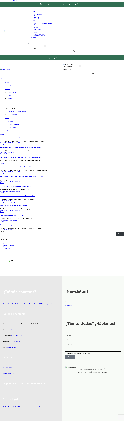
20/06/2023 (3, 210)
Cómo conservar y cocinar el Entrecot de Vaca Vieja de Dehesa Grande (20, 157)
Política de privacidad (9, 407)
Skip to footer (19, 0)
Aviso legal (31, 407)
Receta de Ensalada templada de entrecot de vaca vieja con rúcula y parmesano (22, 167)
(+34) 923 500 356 (16, 341)
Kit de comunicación (8, 373)
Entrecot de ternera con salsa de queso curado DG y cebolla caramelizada (21, 147)
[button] (11, 142)
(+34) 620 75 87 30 (16, 335)
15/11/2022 (3, 220)
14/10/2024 (3, 191)
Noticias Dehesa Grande (9, 245)
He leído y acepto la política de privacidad (78, 353)
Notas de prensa (7, 243)
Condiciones (38, 407)
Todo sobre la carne (5, 154)
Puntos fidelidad (7, 367)
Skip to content (4, 0)
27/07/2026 (3, 142)
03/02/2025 (3, 181)
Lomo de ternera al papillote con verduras (12, 215)
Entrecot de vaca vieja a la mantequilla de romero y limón (16, 137)
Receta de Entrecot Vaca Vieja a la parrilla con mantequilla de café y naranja (22, 176)
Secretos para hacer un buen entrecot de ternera (14, 205)
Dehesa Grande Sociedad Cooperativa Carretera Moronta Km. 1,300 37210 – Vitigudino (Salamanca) (30, 304)
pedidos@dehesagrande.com (14, 329)
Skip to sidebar (12, 0)
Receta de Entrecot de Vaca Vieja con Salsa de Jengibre (16, 186)
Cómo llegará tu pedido (49, 4)
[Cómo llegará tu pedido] (41, 4)
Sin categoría (6, 248)
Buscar (2, 231)
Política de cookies (22, 407)
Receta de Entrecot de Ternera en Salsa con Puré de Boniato (17, 196)
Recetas (2, 134)
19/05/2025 (3, 171)
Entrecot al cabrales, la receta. (8, 225)
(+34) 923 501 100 (11, 347)
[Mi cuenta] (73, 51)
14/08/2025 (3, 162)
